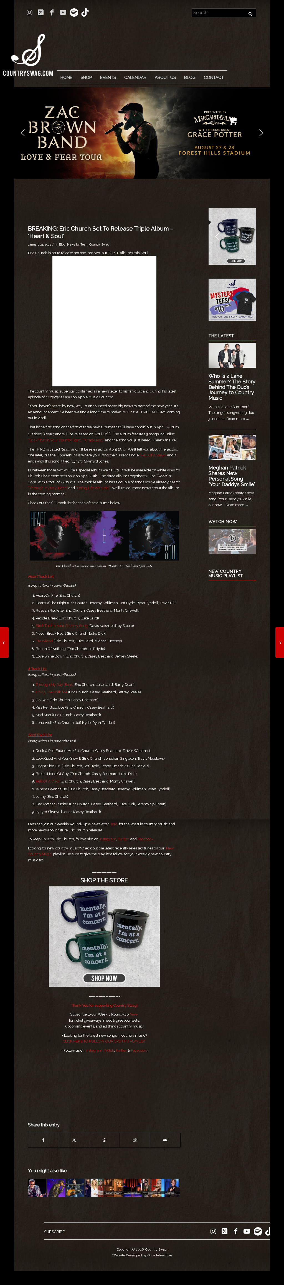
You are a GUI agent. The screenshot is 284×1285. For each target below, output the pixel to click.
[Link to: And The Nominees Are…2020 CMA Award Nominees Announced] (132, 1188)
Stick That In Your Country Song (62, 626)
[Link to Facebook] (52, 12)
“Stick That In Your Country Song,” (55, 440)
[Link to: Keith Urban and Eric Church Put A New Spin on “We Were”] (113, 1188)
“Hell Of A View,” (153, 455)
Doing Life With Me (51, 692)
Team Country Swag (94, 244)
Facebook (145, 839)
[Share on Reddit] (135, 1140)
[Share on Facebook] (43, 1140)
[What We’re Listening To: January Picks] (4, 642)
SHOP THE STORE (104, 880)
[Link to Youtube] (63, 12)
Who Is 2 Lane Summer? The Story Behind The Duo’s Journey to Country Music (232, 387)
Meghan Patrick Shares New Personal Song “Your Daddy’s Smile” (232, 476)
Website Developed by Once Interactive (142, 1255)
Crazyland (44, 641)
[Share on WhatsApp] (104, 1140)
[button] (142, 133)
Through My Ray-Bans (54, 684)
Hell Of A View (48, 781)
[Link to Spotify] (74, 12)
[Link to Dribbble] (85, 12)
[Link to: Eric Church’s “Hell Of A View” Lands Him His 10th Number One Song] (37, 1188)
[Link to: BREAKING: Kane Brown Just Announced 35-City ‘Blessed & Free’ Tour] (56, 1188)
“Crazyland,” (94, 440)
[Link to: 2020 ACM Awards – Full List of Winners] (170, 1188)
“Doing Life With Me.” (93, 488)
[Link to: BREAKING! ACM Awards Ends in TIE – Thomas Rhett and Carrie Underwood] (152, 1188)
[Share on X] (74, 1140)
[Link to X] (41, 12)
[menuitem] (66, 77)
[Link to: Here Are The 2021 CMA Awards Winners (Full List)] (94, 1188)
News (71, 244)
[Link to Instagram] (30, 12)
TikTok (109, 1050)
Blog (62, 244)
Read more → (238, 419)
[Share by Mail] (165, 1140)
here (113, 824)
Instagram (107, 839)
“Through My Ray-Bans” (48, 488)
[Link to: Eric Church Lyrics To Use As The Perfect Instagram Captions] (75, 1188)
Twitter (123, 839)
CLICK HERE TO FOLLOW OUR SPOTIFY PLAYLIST (104, 1041)
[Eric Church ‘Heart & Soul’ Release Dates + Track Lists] (279, 642)
